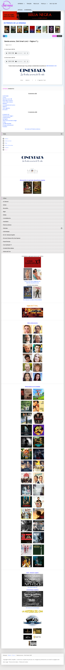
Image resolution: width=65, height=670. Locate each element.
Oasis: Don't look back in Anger (10, 120)
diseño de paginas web (54, 659)
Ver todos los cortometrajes (32, 607)
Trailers (29, 3)
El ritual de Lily (6, 114)
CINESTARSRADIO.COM (51, 65)
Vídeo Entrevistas (9, 145)
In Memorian (27, 9)
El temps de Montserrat (8, 125)
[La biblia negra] (32, 15)
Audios (6, 138)
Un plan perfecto (6, 117)
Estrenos (20, 3)
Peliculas (36, 3)
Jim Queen (5, 109)
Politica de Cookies (23, 662)
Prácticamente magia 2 (8, 116)
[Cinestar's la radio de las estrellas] (32, 158)
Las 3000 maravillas (7, 123)
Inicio (21, 80)
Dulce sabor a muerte (8, 100)
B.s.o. (6, 149)
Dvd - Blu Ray (53, 3)
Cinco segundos (6, 108)
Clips (6, 143)
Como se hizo (8, 140)
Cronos (4, 97)
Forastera (5, 126)
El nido (4, 122)
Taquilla (43, 3)
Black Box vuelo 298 (7, 99)
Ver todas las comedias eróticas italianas (32, 299)
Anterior (28, 80)
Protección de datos (13, 662)
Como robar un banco (8, 102)
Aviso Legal (5, 662)
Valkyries (5, 106)
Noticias (20, 9)
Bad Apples (5, 119)
